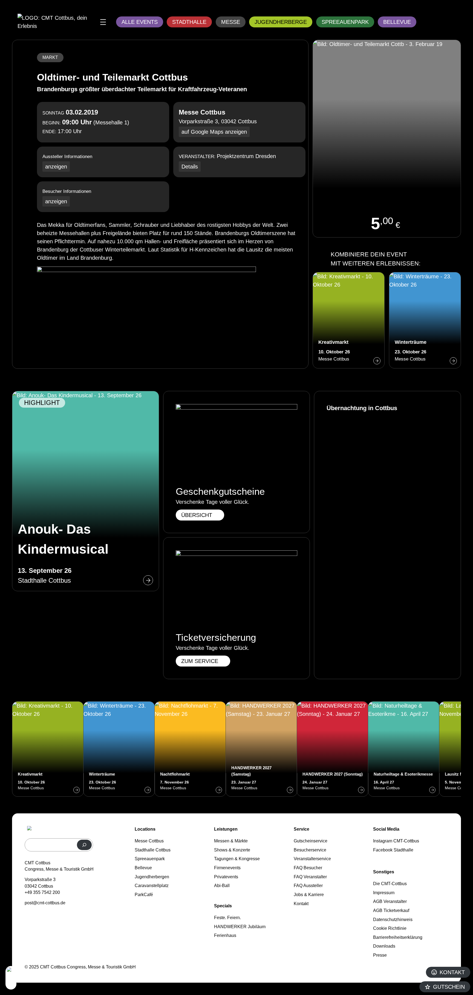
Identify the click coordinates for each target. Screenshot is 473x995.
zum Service (199, 661)
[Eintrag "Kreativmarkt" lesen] (348, 320)
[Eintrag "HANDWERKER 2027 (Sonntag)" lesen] (332, 749)
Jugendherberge (281, 22)
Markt (50, 57)
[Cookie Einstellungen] (10, 978)
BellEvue (397, 22)
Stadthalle (189, 22)
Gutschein (449, 987)
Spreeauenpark (345, 22)
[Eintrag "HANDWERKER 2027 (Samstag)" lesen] (261, 749)
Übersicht (196, 515)
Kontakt (452, 972)
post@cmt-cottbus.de (45, 902)
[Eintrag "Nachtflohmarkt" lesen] (190, 749)
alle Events (140, 22)
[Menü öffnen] (103, 22)
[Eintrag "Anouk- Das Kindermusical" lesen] (85, 491)
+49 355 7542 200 (42, 892)
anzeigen (56, 167)
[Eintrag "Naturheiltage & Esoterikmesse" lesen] (403, 749)
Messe (230, 22)
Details (189, 167)
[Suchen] (84, 845)
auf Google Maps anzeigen (214, 132)
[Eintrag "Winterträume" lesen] (425, 320)
